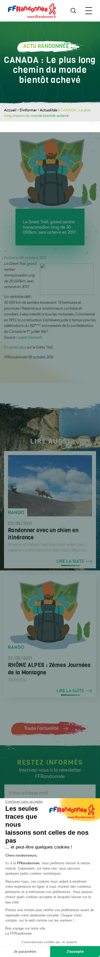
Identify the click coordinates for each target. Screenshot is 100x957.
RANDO (16, 512)
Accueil (10, 109)
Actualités (48, 109)
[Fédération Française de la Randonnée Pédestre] (32, 10)
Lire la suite (70, 561)
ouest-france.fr (30, 337)
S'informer (28, 109)
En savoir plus (15, 347)
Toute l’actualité (41, 728)
